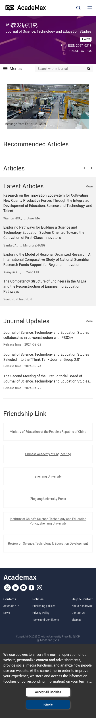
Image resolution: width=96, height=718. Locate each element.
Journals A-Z (11, 606)
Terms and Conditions (45, 619)
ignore (48, 704)
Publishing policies (43, 606)
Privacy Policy (40, 612)
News (6, 612)
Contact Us (78, 612)
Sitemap (76, 619)
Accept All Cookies (48, 692)
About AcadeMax (82, 606)
